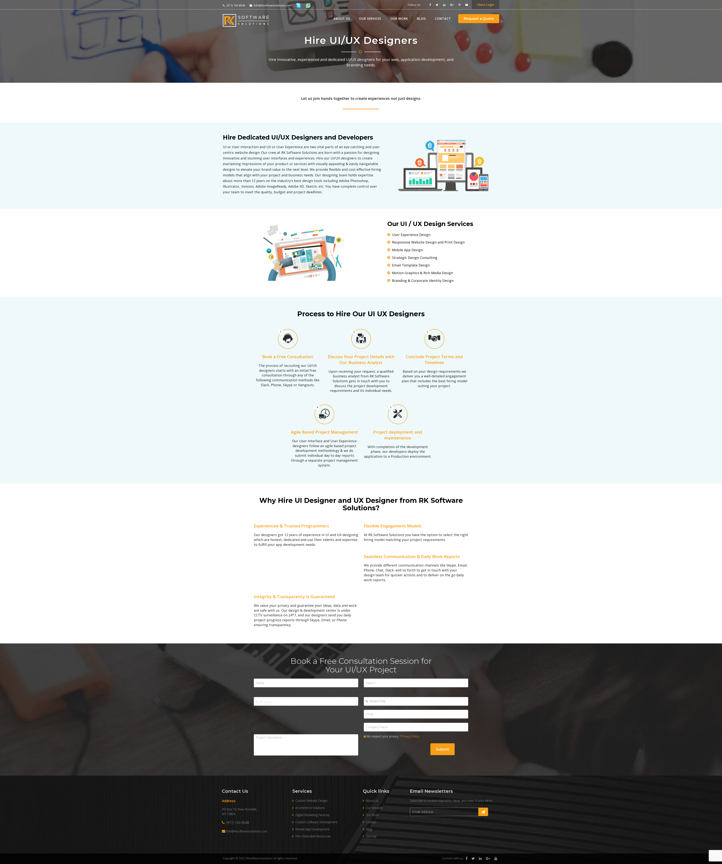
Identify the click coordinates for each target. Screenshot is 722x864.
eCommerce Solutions (310, 808)
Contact (443, 19)
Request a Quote (479, 19)
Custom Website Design (311, 801)
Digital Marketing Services (312, 815)
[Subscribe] (483, 812)
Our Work (399, 19)
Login (485, 5)
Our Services (370, 19)
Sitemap (371, 836)
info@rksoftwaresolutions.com (246, 831)
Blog (421, 19)
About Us (342, 19)
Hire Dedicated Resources (313, 836)
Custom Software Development (316, 822)
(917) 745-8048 (237, 822)
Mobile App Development (312, 829)
